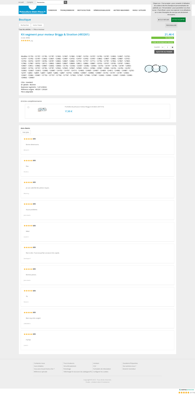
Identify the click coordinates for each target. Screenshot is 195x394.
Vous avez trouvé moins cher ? (44, 369)
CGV (94, 366)
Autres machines (121, 10)
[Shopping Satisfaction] (186, 390)
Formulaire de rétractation (102, 369)
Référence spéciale (40, 372)
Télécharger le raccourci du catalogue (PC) (78, 372)
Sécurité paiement (70, 366)
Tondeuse (52, 10)
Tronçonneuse (67, 10)
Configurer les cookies (100, 372)
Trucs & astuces (69, 363)
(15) (31, 41)
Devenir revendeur (129, 369)
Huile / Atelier (139, 10)
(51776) (192, 393)
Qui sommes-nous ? (129, 366)
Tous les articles (25, 29)
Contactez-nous (39, 363)
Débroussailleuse (102, 10)
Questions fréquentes (130, 363)
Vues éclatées (38, 366)
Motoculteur (83, 10)
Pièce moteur (39, 29)
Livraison (96, 363)
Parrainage (67, 369)
